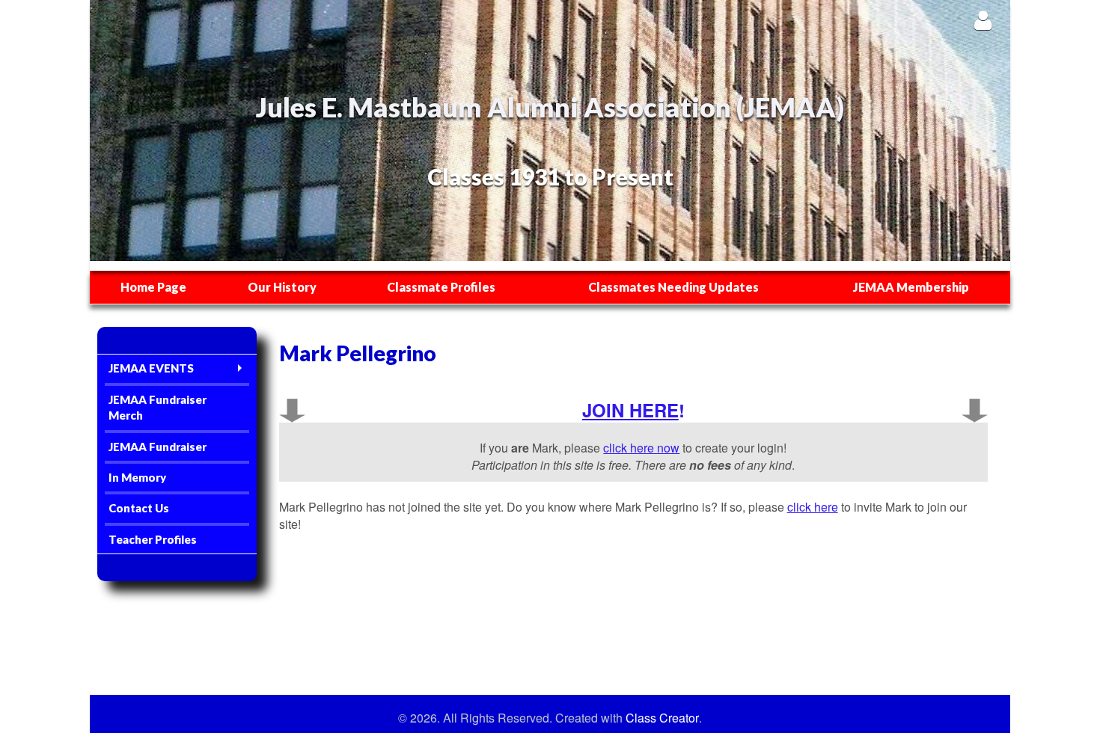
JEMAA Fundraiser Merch (158, 407)
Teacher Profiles (153, 539)
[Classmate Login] (983, 20)
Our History (282, 287)
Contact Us (139, 508)
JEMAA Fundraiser (158, 446)
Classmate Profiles (441, 287)
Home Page (153, 287)
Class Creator (662, 718)
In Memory (137, 477)
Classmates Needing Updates (673, 287)
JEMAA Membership (911, 287)
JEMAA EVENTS (151, 368)
